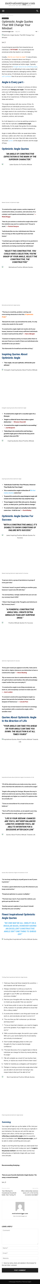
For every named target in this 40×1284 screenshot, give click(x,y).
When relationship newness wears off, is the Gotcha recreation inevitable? (29, 1193)
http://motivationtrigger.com (20, 1216)
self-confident (6, 76)
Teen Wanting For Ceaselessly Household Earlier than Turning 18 (9, 1193)
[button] (37, 10)
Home (3, 15)
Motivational (10, 15)
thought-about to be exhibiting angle (25, 67)
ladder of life (26, 1126)
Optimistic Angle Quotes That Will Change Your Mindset (17, 25)
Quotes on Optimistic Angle (15, 1153)
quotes (10, 140)
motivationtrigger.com (7, 31)
